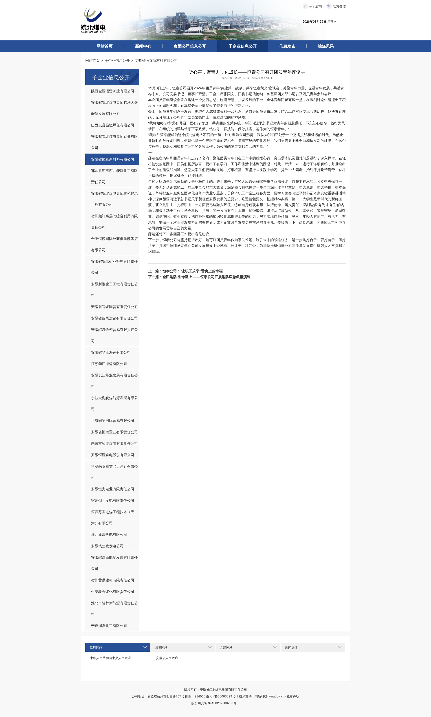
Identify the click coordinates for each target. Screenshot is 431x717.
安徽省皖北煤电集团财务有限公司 (114, 142)
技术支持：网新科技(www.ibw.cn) (262, 696)
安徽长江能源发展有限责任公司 (114, 380)
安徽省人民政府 (167, 657)
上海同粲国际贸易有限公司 (112, 420)
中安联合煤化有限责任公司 (112, 591)
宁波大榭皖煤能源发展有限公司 (114, 403)
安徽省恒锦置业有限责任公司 (114, 431)
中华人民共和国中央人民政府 (110, 657)
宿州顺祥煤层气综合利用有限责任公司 (114, 221)
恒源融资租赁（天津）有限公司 (114, 472)
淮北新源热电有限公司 (109, 534)
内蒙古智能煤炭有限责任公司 (114, 443)
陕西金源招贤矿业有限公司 (112, 90)
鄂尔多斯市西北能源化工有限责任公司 (114, 176)
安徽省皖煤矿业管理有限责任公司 (114, 267)
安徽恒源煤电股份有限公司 (112, 454)
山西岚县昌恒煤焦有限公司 (112, 125)
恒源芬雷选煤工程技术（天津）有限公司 (112, 517)
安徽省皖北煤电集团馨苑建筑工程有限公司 (114, 199)
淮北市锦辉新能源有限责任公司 (114, 608)
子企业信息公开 (243, 46)
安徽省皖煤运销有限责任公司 (114, 318)
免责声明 (293, 696)
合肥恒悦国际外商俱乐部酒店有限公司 (114, 244)
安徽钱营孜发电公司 (107, 545)
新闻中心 (143, 46)
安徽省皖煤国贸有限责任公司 (114, 306)
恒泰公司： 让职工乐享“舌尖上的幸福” (193, 270)
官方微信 (339, 6)
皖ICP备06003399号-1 (222, 696)
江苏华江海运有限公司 (109, 363)
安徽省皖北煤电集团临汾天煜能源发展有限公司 (114, 108)
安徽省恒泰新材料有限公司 (156, 60)
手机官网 (315, 6)
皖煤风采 (326, 46)
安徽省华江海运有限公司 (111, 352)
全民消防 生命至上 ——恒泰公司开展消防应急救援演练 (207, 276)
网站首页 (105, 46)
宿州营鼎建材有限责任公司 (112, 580)
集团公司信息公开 (190, 46)
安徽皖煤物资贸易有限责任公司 (114, 335)
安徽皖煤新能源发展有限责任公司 (114, 563)
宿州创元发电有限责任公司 (112, 500)
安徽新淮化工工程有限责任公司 (114, 289)
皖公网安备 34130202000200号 (215, 703)
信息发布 (287, 46)
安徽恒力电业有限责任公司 (112, 488)
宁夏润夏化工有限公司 (109, 625)
